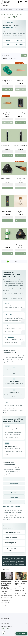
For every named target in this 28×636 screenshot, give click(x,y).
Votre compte (5, 629)
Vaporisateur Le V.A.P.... (7, 145)
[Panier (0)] (23, 2)
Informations (5, 618)
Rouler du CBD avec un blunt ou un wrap (21, 583)
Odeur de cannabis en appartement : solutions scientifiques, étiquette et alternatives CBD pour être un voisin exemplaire (7, 586)
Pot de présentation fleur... (20, 212)
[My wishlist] (20, 2)
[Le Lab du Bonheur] (6, 2)
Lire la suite (3, 605)
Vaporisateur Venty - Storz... (7, 212)
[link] (7, 70)
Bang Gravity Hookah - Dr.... (7, 244)
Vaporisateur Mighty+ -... (20, 113)
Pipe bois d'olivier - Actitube (7, 113)
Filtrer (24, 55)
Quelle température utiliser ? (12, 537)
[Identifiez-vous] (18, 2)
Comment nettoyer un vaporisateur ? (10, 543)
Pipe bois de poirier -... (20, 80)
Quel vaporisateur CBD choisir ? (13, 532)
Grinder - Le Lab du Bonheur (7, 81)
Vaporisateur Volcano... (7, 178)
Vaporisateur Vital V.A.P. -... (20, 146)
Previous (2, 569)
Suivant (17, 261)
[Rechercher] (24, 5)
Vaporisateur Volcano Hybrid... (20, 244)
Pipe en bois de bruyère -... (21, 179)
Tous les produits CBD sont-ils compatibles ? (12, 549)
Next (24, 569)
